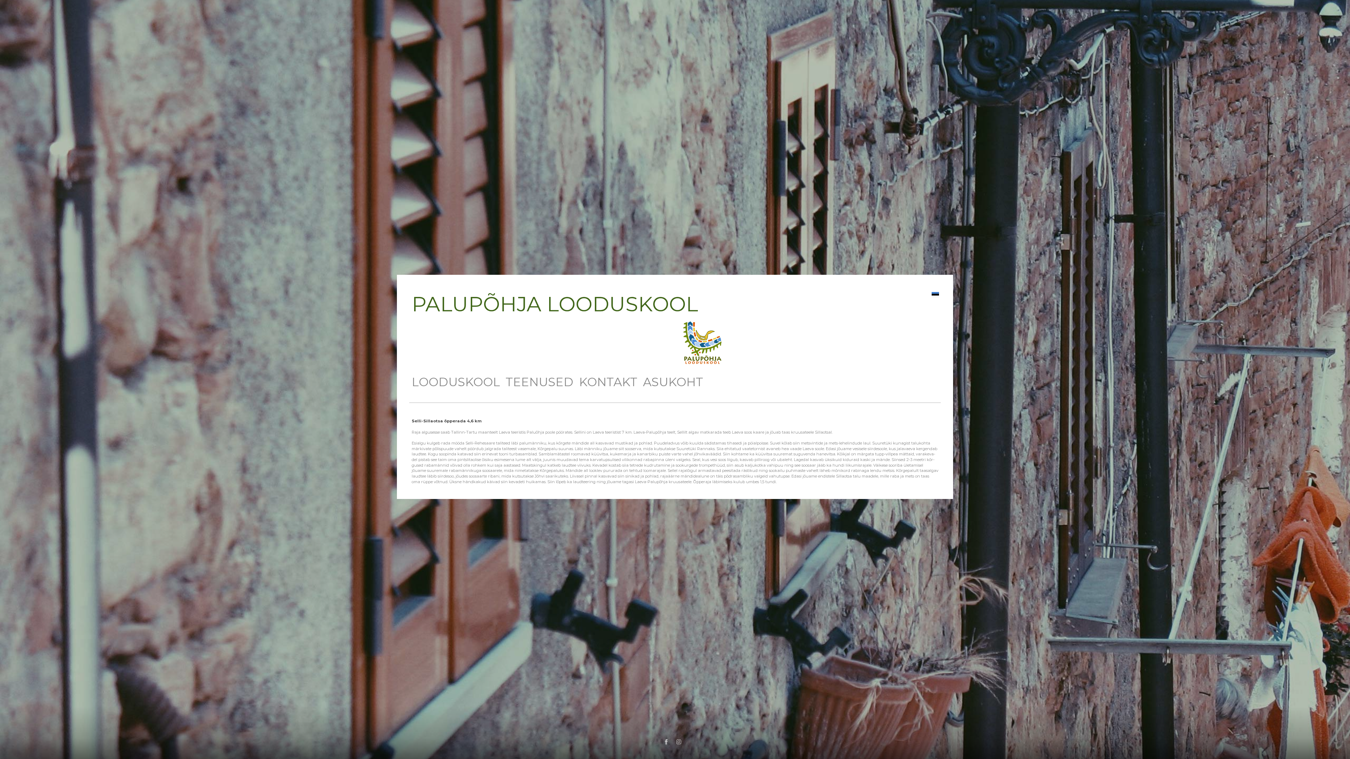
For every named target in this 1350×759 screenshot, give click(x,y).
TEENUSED (539, 382)
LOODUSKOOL (456, 382)
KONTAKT (608, 382)
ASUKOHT (673, 382)
